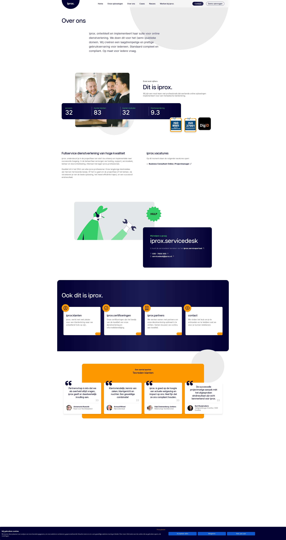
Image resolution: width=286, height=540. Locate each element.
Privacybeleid (161, 530)
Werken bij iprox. (167, 4)
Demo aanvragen (215, 4)
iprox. (70, 3)
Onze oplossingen (115, 4)
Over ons (131, 4)
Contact (198, 4)
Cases (142, 4)
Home (100, 4)
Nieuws (152, 4)
